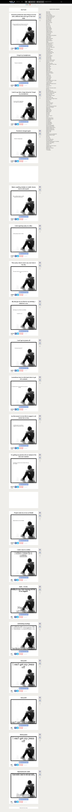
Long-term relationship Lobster (51, 87)
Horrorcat (47, 73)
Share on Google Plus (20, 48)
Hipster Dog (48, 67)
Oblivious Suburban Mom (50, 93)
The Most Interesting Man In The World (52, 141)
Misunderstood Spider (49, 91)
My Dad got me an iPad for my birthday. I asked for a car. (23, 302)
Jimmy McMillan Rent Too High (51, 80)
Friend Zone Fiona (49, 53)
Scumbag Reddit (49, 122)
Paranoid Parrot (48, 99)
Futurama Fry (48, 54)
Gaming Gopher (48, 56)
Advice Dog (48, 11)
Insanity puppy (48, 78)
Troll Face (47, 144)
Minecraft (47, 88)
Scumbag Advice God (49, 118)
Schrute (47, 116)
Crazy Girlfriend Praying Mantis (51, 35)
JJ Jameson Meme (49, 81)
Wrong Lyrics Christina (49, 147)
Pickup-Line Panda (49, 103)
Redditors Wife (48, 109)
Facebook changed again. (23, 131)
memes (38, 4)
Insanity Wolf (48, 79)
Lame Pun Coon (48, 85)
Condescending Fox (49, 32)
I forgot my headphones (23, 55)
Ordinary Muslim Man (49, 97)
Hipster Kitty (48, 70)
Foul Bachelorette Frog (50, 52)
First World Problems (49, 49)
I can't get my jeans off (23, 340)
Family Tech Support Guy (50, 47)
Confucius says (48, 33)
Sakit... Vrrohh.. (23, 587)
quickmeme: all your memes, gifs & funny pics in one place (12, 2)
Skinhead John (48, 131)
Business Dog (48, 26)
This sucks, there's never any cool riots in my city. (24, 263)
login (61, 1)
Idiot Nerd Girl (48, 75)
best (22, 1)
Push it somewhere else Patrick (51, 106)
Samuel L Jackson (49, 115)
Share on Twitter (18, 48)
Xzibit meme (48, 148)
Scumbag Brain (48, 120)
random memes (26, 2)
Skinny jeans (23, 734)
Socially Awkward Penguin (50, 135)
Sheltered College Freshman (50, 127)
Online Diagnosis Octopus (50, 95)
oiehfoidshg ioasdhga (23, 624)
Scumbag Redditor (49, 123)
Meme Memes (48, 90)
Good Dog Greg (48, 57)
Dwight (47, 41)
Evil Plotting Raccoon (49, 45)
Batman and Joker (49, 22)
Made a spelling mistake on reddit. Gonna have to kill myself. (24, 188)
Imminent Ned (48, 76)
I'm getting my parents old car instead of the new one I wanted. (23, 456)
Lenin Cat (47, 86)
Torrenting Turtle (48, 143)
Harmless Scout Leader (50, 61)
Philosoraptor (48, 101)
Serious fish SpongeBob (50, 125)
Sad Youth (48, 114)
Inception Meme (48, 77)
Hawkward (47, 62)
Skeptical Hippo (48, 130)
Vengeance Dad (48, 146)
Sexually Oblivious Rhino (50, 126)
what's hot (18, 1)
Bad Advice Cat (48, 21)
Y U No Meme (48, 150)
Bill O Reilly (48, 24)
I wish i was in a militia (23, 550)
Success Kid (48, 138)
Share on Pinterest (22, 48)
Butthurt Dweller (48, 27)
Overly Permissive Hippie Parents (51, 98)
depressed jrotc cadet (23, 771)
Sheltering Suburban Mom (50, 129)
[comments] (40, 21)
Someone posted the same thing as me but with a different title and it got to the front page (23, 16)
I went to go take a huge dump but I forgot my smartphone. (24, 93)
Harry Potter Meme (49, 71)
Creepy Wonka (48, 37)
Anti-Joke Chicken (49, 18)
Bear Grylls (48, 23)
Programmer (48, 105)
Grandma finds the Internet (50, 60)
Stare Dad (47, 136)
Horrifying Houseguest (49, 72)
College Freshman (49, 31)
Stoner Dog (48, 137)
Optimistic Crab (48, 96)
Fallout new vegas (49, 46)
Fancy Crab (48, 48)
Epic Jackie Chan (49, 43)
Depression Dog (48, 39)
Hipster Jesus (48, 69)
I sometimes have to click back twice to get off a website (23, 378)
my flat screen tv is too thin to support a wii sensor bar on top (23, 417)
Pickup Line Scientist (49, 102)
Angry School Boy (49, 15)
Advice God (48, 12)
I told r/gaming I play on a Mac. (23, 226)
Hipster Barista (48, 66)
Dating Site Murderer (49, 38)
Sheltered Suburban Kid (50, 128)
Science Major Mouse (49, 117)
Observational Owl (49, 94)
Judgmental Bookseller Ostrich (51, 83)
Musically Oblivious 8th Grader (51, 92)
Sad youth (24, 661)
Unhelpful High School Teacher (51, 145)
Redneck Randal (48, 110)
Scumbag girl (48, 121)
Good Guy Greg (48, 58)
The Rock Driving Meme (50, 142)
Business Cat (48, 25)
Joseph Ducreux (48, 82)
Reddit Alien (48, 108)
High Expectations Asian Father (51, 64)
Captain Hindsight (49, 28)
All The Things (48, 13)
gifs (40, 4)
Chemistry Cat (48, 30)
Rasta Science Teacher (50, 107)
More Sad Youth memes (24, 807)
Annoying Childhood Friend (50, 16)
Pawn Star (48, 100)
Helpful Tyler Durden (49, 63)
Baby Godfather (48, 20)
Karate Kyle (48, 84)
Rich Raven (48, 112)
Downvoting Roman (49, 40)
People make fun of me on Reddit (23, 513)
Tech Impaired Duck (49, 140)
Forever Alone (48, 50)
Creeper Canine (48, 36)
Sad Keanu (48, 113)
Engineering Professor (49, 42)
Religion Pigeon (48, 111)
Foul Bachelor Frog (49, 51)
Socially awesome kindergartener (51, 133)
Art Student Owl (48, 19)
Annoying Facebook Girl (50, 17)
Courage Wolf (48, 34)
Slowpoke (47, 132)
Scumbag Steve (48, 124)
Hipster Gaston (48, 68)
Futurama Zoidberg (49, 55)
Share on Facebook (16, 48)
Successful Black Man (49, 139)
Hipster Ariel (48, 65)
